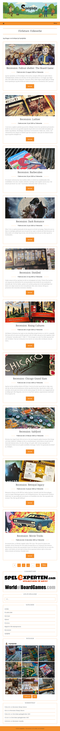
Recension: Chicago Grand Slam (30, 379)
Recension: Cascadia (18, 721)
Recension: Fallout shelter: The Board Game (30, 68)
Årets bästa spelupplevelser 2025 (21, 714)
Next (44, 565)
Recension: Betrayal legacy (30, 485)
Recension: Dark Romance (30, 221)
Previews (7, 623)
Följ (35, 696)
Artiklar (7, 609)
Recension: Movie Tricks (30, 536)
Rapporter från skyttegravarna (13, 627)
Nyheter (7, 619)
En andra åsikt (8, 612)
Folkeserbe (40, 72)
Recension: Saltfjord (30, 432)
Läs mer (30, 86)
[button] (13, 653)
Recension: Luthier (30, 119)
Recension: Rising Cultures (30, 326)
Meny (55, 23)
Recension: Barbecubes (30, 172)
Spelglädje (7, 634)
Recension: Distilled (30, 273)
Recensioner (8, 630)
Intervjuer (7, 616)
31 (37, 565)
